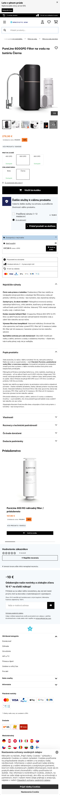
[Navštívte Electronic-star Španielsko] (31, 741)
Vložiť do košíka (32, 190)
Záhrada (5, 646)
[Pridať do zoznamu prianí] (56, 47)
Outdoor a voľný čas (10, 666)
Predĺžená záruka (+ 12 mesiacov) (26, 215)
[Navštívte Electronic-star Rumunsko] (20, 747)
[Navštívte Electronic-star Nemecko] (4, 741)
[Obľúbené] (49, 22)
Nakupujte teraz (7, 10)
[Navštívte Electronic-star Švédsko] (31, 747)
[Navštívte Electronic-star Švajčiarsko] (15, 741)
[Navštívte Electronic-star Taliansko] (26, 741)
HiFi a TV (5, 656)
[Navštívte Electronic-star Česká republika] (4, 747)
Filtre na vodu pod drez (50, 39)
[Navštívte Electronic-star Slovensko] (37, 741)
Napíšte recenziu (31, 558)
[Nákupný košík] (56, 22)
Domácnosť (6, 641)
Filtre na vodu (32, 39)
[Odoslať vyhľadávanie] (5, 30)
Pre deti (5, 671)
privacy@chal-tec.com (43, 618)
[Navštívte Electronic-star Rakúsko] (9, 741)
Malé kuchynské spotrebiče (13, 39)
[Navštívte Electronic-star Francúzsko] (20, 741)
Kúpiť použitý (10, 243)
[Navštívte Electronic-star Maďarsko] (9, 747)
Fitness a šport (8, 661)
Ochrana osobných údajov (14, 613)
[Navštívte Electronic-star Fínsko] (37, 747)
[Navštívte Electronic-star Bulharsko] (26, 747)
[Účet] (42, 22)
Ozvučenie (6, 651)
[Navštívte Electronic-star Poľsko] (15, 747)
